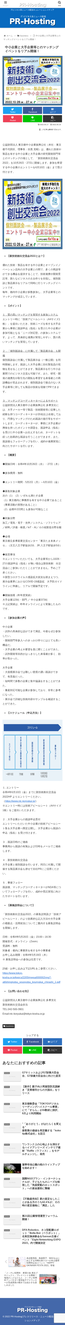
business (10, 1026)
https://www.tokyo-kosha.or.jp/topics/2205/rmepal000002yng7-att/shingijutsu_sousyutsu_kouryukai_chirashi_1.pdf (31, 978)
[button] (58, 676)
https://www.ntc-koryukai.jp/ (20, 801)
